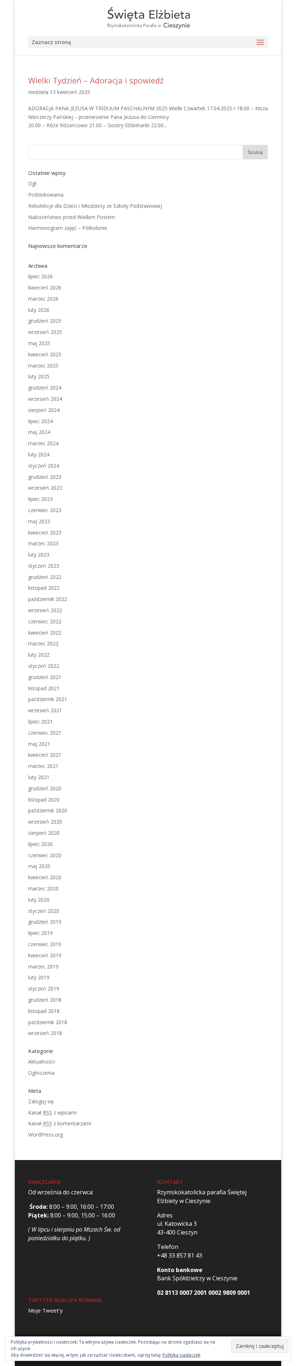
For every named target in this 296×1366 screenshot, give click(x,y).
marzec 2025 (43, 365)
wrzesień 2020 (45, 821)
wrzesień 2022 (45, 610)
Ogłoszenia (41, 1072)
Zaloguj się (41, 1101)
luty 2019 (38, 977)
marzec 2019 (43, 966)
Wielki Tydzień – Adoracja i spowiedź (96, 80)
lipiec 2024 (40, 421)
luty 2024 (38, 454)
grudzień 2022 (44, 577)
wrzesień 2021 (45, 710)
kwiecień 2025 (44, 354)
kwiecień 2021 (44, 754)
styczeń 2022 (43, 665)
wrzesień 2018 (45, 1033)
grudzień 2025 (44, 320)
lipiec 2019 (40, 932)
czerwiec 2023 (44, 510)
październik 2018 (47, 1022)
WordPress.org (45, 1134)
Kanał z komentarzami (59, 1123)
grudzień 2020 (44, 788)
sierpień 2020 (44, 832)
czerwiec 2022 (44, 621)
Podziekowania (46, 194)
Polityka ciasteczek (181, 1355)
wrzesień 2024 (45, 398)
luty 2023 (38, 554)
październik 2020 (47, 810)
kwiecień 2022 (44, 632)
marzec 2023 (43, 543)
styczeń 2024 (43, 465)
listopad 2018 (44, 1011)
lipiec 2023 (40, 498)
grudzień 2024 (44, 387)
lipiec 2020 (40, 844)
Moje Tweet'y (45, 1310)
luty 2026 (38, 309)
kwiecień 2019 (44, 955)
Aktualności (41, 1061)
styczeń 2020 (43, 910)
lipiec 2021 (40, 721)
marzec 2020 (43, 888)
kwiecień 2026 (44, 287)
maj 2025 (39, 343)
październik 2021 (47, 699)
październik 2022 (47, 599)
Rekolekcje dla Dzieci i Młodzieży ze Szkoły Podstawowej (95, 205)
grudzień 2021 (44, 677)
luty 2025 (38, 376)
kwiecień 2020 (44, 877)
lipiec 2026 (40, 276)
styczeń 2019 (43, 988)
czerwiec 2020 (44, 855)
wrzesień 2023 (45, 487)
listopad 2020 (44, 799)
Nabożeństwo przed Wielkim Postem (71, 217)
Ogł (32, 183)
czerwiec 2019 (44, 944)
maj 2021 (39, 743)
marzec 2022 (43, 643)
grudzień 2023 (44, 476)
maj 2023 (39, 521)
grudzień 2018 (44, 999)
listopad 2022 (44, 587)
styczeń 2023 (43, 565)
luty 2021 (38, 777)
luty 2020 (38, 899)
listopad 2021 (44, 688)
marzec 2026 (43, 298)
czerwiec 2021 (44, 732)
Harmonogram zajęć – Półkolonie (67, 227)
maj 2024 (39, 432)
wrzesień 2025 (45, 331)
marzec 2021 (43, 766)
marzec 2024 (43, 443)
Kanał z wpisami (52, 1112)
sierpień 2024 (44, 410)
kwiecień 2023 (44, 532)
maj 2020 (39, 866)
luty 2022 (38, 654)
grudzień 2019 (44, 921)
